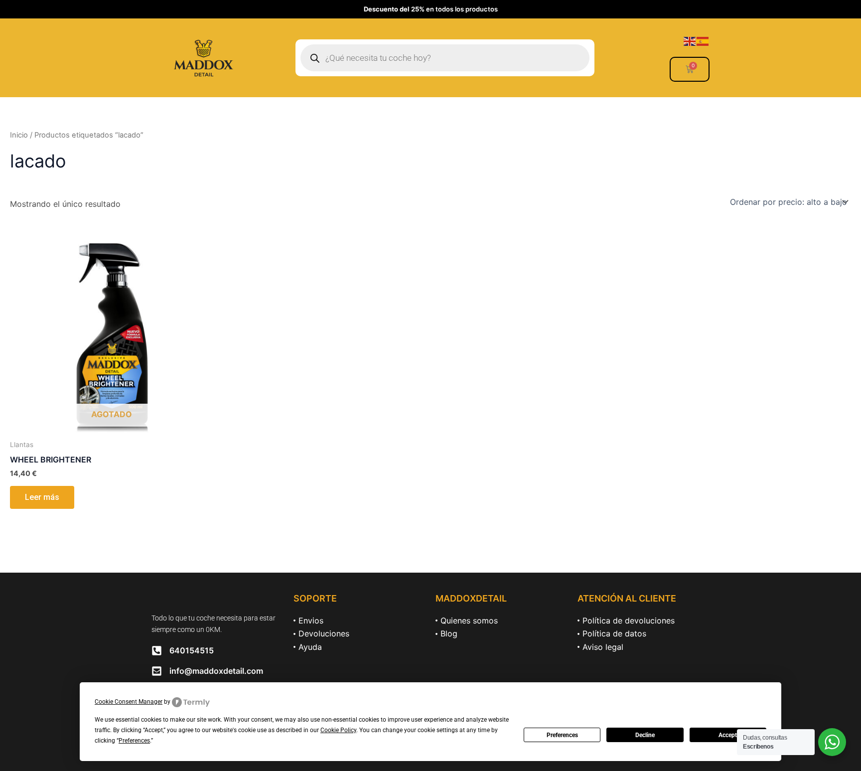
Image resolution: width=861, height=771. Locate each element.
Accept (727, 735)
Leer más (42, 497)
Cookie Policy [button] (338, 730)
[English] (690, 40)
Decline (645, 735)
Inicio (19, 135)
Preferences (562, 735)
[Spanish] (703, 40)
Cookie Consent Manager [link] (128, 701)
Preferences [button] (134, 740)
